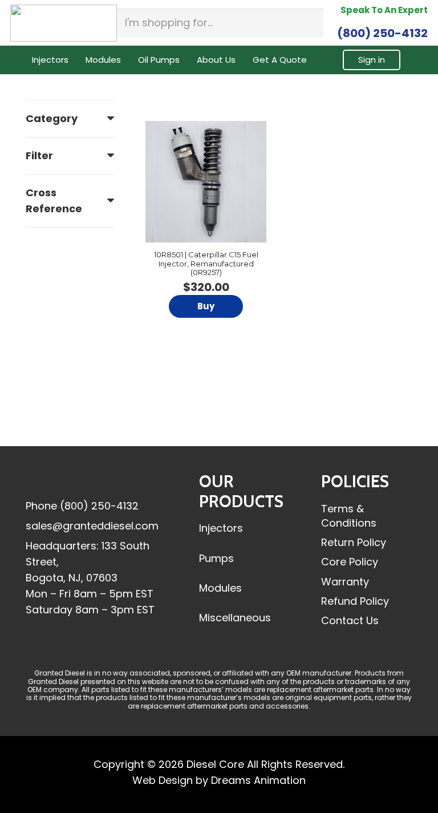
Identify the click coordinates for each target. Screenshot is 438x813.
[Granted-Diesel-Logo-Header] (63, 23)
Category (52, 118)
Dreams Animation (258, 780)
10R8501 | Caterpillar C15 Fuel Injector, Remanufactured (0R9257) (206, 263)
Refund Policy (355, 601)
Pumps (216, 558)
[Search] (311, 23)
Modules (220, 588)
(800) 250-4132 (99, 506)
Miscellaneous (235, 617)
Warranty (345, 582)
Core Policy (349, 562)
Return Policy (353, 542)
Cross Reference (54, 200)
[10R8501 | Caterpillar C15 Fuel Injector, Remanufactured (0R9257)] (205, 181)
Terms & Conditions (348, 515)
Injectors (221, 528)
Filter (39, 155)
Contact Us (350, 620)
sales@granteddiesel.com (92, 526)
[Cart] (414, 60)
